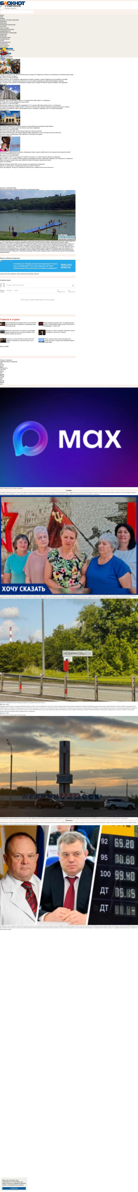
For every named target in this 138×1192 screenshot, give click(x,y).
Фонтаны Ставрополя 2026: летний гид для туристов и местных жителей (20, 131)
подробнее (14, 361)
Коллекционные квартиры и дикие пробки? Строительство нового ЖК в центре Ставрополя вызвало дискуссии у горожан (34, 106)
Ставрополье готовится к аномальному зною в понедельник (16, 822)
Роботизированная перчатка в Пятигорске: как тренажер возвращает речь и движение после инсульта (58, 492)
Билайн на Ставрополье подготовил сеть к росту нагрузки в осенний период (109, 595)
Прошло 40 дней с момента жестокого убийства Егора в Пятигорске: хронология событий (25, 160)
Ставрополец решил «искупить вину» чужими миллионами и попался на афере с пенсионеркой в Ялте (112, 706)
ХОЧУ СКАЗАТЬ (4, 45)
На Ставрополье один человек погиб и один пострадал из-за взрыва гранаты (85, 927)
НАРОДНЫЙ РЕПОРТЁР (7, 29)
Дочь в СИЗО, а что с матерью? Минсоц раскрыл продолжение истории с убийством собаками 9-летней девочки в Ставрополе (36, 158)
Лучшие (9, 290)
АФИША (2, 18)
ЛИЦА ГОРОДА (4, 28)
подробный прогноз (5, 361)
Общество (3, 188)
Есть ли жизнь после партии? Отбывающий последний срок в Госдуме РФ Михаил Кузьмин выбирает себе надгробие (33, 82)
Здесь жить (3, 84)
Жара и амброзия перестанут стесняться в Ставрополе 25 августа (17, 492)
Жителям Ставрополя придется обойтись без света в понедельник (76, 926)
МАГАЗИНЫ (9, 56)
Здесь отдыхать (4, 110)
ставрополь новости (15, 274)
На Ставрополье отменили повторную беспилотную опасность (46, 822)
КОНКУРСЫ (3, 23)
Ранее (16, 290)
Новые (2, 290)
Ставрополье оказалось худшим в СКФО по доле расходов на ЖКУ (76, 709)
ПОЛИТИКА (3, 36)
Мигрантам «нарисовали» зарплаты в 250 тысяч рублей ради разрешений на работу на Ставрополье (76, 494)
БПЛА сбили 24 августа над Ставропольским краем (47, 709)
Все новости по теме (6, 77)
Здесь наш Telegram (5, 161)
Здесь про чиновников (6, 58)
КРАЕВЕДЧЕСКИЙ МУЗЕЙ (7, 25)
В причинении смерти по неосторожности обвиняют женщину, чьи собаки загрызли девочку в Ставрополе (30, 157)
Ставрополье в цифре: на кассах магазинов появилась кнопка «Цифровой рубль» (118, 822)
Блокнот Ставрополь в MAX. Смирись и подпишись (11, 488)
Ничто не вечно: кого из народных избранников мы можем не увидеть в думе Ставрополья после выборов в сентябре (33, 79)
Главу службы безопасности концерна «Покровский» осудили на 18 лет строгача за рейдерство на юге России (28, 706)
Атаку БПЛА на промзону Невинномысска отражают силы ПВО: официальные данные (22, 818)
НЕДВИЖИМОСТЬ (5, 31)
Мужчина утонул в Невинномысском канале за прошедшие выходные (111, 707)
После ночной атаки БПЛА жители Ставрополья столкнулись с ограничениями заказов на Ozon (67, 595)
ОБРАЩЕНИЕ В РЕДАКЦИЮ (8, 33)
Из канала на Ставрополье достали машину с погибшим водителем (77, 707)
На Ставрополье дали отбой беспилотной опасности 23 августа (50, 927)
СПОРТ (2, 40)
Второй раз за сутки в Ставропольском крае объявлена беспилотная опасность (21, 824)
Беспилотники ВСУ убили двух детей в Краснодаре (14, 715)
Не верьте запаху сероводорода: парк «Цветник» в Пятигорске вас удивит (21, 134)
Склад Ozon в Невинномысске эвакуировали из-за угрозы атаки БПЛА (111, 709)
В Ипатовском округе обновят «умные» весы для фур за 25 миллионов (110, 926)
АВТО (1, 17)
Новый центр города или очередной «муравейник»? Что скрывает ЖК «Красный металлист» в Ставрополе (30, 105)
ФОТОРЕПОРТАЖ (5, 42)
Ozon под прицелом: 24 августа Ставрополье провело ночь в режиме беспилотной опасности (24, 702)
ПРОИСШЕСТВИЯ (5, 37)
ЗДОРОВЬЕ (3, 21)
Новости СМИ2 (4, 346)
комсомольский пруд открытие (30, 274)
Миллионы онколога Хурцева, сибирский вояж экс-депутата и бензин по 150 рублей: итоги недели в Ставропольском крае (30, 926)
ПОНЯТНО (14, 1188)
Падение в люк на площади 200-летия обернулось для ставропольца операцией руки (30, 494)
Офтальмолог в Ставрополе (9, 707)
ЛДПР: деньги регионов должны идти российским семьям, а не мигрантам (110, 818)
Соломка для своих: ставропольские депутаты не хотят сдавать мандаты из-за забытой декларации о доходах (32, 81)
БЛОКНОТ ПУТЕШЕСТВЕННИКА (9, 20)
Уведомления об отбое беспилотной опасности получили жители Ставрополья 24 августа (38, 707)
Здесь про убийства (5, 136)
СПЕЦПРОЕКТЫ (5, 39)
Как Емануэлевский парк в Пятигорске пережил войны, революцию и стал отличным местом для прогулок (30, 132)
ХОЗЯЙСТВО (4, 44)
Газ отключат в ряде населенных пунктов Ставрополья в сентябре (71, 706)
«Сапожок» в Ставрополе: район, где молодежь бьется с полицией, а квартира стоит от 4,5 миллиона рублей (31, 108)
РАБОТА (10, 48)
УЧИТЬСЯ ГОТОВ (10, 50)
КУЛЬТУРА (3, 26)
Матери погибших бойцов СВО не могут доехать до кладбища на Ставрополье (20, 595)
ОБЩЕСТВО (3, 34)
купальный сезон (5, 274)
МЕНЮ (2, 15)
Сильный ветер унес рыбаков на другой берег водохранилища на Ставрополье (112, 597)
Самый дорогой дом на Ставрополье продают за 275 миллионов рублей (80, 822)
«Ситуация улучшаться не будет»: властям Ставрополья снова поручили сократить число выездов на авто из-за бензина (60, 597)
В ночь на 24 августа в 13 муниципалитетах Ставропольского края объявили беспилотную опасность (68, 818)
